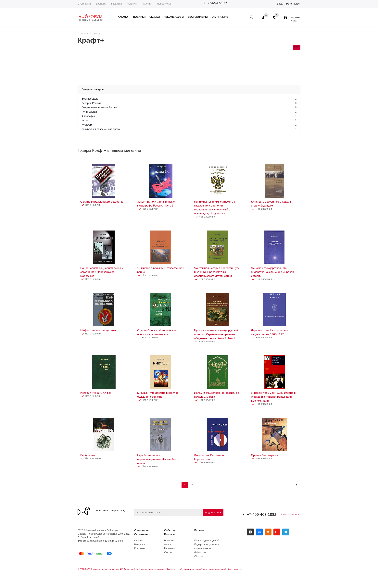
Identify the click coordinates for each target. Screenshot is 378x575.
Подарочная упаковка (206, 544)
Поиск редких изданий (206, 540)
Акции (167, 544)
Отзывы (138, 540)
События (170, 530)
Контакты (139, 548)
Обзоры (198, 556)
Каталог (199, 530)
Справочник (142, 534)
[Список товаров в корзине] (292, 20)
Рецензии (169, 548)
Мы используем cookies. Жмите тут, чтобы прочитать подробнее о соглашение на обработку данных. (191, 569)
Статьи (168, 552)
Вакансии (139, 544)
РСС (296, 47)
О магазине (141, 530)
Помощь (169, 534)
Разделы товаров (93, 89)
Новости (169, 540)
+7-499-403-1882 (217, 3)
